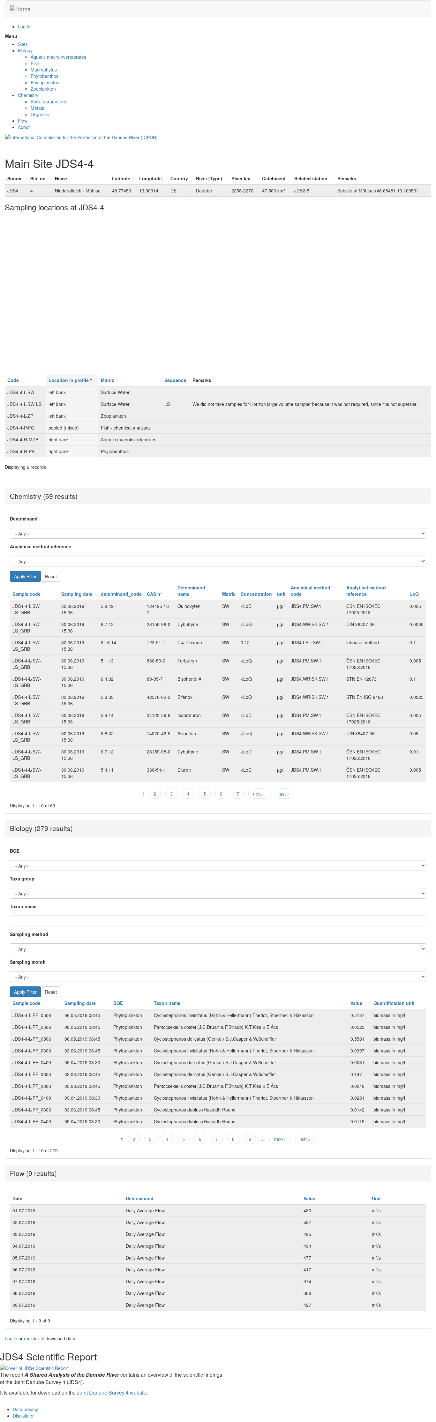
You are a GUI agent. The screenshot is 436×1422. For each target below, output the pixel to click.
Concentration (256, 594)
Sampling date (77, 594)
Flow (22, 120)
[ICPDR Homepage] (81, 136)
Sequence (175, 380)
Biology (25, 50)
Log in (24, 26)
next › (259, 793)
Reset (51, 576)
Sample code (26, 594)
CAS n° (154, 594)
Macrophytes (44, 69)
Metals (37, 108)
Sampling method (29, 934)
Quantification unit (394, 1003)
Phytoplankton (45, 82)
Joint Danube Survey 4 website (112, 1392)
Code (13, 380)
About (24, 127)
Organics (40, 114)
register (31, 1338)
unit (281, 594)
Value (356, 1003)
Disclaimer (23, 1415)
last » (284, 793)
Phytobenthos (44, 76)
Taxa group (22, 878)
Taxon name (23, 906)
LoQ (414, 594)
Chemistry (28, 95)
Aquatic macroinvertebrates (58, 57)
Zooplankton (43, 89)
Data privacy (25, 1409)
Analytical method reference (40, 546)
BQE (14, 851)
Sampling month (28, 962)
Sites (23, 44)
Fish (35, 63)
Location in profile (69, 380)
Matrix (107, 380)
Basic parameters (48, 101)
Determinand (24, 518)
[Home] (20, 9)
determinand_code (121, 594)
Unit (376, 1198)
